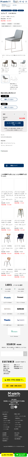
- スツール (4, 424)
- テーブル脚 (5, 429)
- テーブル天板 (5, 427)
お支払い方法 (6, 368)
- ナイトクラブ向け (18, 420)
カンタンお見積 (6, 371)
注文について (6, 364)
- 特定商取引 (4, 440)
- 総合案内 (16, 434)
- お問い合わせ (5, 438)
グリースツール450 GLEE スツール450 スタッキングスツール (20, 193)
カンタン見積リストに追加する (14, 123)
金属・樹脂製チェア (6, 26)
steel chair (15, 4)
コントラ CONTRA (6, 246)
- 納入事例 (16, 428)
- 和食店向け (17, 418)
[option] (14, 41)
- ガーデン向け (17, 424)
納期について (6, 366)
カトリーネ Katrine (20, 246)
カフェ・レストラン (6, 10)
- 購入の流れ (16, 433)
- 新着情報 (4, 434)
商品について (14, 165)
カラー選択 (16, 23)
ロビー (14, 10)
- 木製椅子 (4, 416)
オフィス (21, 10)
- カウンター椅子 (6, 420)
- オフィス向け (17, 426)
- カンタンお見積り (18, 436)
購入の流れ (5, 370)
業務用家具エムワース (6, 4)
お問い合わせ (6, 373)
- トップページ (5, 412)
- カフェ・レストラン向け (20, 416)
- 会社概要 (4, 433)
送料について (17, 364)
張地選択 (10, 23)
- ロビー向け (17, 422)
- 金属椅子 (4, 418)
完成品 (3, 23)
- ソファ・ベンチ (6, 422)
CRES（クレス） (17, 26)
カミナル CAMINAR (7, 269)
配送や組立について (18, 366)
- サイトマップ (5, 436)
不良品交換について (18, 368)
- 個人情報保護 (17, 438)
